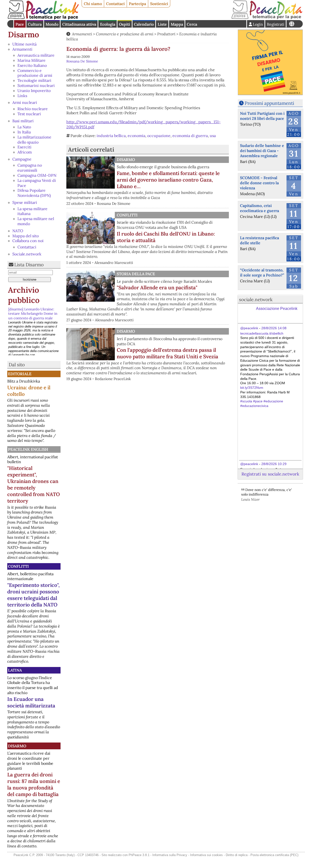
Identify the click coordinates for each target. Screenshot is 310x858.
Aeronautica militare (35, 55)
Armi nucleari (24, 102)
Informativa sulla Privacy (169, 855)
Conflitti (18, 566)
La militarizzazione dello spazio (34, 140)
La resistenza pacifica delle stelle (259, 240)
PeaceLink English (28, 449)
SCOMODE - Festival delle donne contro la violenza (259, 182)
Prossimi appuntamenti (269, 103)
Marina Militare (31, 60)
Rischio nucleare (32, 108)
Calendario (144, 24)
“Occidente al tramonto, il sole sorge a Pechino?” (262, 272)
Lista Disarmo (29, 265)
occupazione (158, 135)
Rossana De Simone (82, 61)
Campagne (21, 159)
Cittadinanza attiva (79, 24)
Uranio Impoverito (34, 90)
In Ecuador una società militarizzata (31, 702)
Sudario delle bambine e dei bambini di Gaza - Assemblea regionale (262, 150)
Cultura (35, 24)
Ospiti (124, 24)
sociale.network (255, 299)
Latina (15, 670)
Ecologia (107, 24)
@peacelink (249, 328)
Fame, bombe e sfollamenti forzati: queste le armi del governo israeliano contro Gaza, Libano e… (168, 180)
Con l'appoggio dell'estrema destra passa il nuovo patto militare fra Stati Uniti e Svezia (167, 353)
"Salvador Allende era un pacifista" (157, 287)
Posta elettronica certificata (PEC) (274, 855)
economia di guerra (190, 135)
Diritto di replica (237, 855)
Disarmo (23, 34)
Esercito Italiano (32, 65)
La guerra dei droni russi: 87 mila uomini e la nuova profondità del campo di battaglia (33, 784)
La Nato (24, 126)
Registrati (275, 24)
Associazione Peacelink (276, 308)
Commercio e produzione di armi (34, 73)
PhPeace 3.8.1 (139, 855)
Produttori (166, 33)
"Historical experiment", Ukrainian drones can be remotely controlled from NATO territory (33, 484)
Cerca (192, 24)
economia (136, 135)
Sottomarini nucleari (36, 85)
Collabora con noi (28, 240)
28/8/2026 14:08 (274, 328)
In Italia (24, 132)
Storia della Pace (136, 273)
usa (213, 135)
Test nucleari (29, 113)
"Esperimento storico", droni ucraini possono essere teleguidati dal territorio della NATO (33, 595)
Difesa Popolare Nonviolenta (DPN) (34, 193)
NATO (17, 230)
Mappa (177, 24)
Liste (162, 24)
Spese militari (24, 202)
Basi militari (23, 120)
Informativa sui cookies (206, 855)
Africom (24, 152)
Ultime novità (24, 44)
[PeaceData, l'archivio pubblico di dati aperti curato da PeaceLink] (267, 17)
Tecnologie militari (34, 80)
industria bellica (111, 135)
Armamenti (22, 49)
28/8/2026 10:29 (274, 464)
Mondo (52, 24)
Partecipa (137, 3)
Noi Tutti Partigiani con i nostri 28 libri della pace (262, 116)
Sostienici (159, 3)
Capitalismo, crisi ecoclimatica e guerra (259, 208)
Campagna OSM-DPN (36, 175)
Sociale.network (26, 254)
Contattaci (115, 3)
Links (22, 95)
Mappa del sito (25, 235)
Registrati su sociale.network (270, 474)
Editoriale (19, 373)
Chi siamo (93, 3)
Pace (20, 24)
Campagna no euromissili (29, 168)
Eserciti (24, 147)
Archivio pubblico (23, 295)
